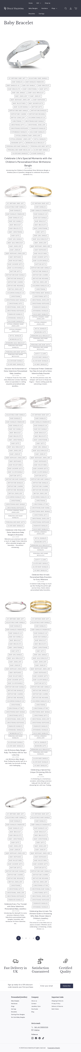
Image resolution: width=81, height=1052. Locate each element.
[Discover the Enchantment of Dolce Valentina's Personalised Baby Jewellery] (15, 191)
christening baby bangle (34, 121)
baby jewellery (21, 96)
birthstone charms (18, 114)
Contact (33, 1003)
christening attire (40, 504)
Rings (54, 8)
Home (30, 3)
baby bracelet (43, 85)
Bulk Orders (55, 1009)
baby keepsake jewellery (20, 100)
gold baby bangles (37, 132)
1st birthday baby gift (17, 78)
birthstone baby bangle (18, 110)
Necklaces (14, 1003)
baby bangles (17, 82)
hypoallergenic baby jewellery (28, 135)
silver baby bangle (41, 150)
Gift (37, 3)
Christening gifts (18, 125)
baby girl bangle (18, 92)
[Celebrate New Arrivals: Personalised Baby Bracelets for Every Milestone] (40, 402)
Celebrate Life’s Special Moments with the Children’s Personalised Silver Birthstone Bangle (28, 162)
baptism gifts (37, 107)
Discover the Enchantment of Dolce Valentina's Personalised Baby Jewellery (15, 371)
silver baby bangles (20, 153)
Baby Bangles (33, 8)
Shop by (47, 3)
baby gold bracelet (36, 92)
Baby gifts (44, 89)
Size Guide (34, 1009)
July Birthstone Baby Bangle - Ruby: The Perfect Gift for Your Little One (15, 752)
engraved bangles (38, 128)
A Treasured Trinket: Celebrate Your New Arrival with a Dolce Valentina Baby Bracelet (40, 371)
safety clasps (40, 353)
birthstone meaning (37, 114)
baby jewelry (35, 96)
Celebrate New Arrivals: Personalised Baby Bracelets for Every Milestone (40, 577)
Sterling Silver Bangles (18, 1014)
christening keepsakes (19, 128)
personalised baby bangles (17, 146)
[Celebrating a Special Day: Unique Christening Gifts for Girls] (40, 606)
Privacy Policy (56, 1003)
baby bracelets (14, 89)
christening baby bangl (40, 508)
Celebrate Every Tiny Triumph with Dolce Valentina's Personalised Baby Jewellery (15, 906)
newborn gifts (17, 143)
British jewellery (18, 117)
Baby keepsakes (39, 100)
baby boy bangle (29, 85)
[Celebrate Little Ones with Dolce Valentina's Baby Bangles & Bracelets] (15, 402)
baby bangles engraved (35, 82)
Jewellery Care (35, 1006)
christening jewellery (37, 125)
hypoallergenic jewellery (20, 139)
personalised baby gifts (40, 146)
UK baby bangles (37, 153)
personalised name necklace (19, 150)
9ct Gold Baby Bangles (18, 1017)
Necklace (44, 8)
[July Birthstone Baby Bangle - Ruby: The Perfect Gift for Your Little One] (15, 606)
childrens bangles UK (36, 117)
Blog (32, 1012)
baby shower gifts (36, 103)
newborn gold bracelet (35, 143)
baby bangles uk (13, 85)
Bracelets (32, 14)
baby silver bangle (21, 107)
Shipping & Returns (57, 1001)
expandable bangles (19, 132)
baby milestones (19, 103)
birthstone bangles (39, 110)
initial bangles (40, 139)
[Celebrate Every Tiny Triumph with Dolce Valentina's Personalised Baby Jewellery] (15, 802)
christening (17, 121)
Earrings (41, 14)
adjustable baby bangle (38, 78)
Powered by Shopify (54, 1048)
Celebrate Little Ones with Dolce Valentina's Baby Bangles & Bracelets (15, 532)
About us (34, 1001)
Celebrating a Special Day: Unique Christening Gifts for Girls (40, 772)
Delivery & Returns (57, 1006)
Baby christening (30, 89)
